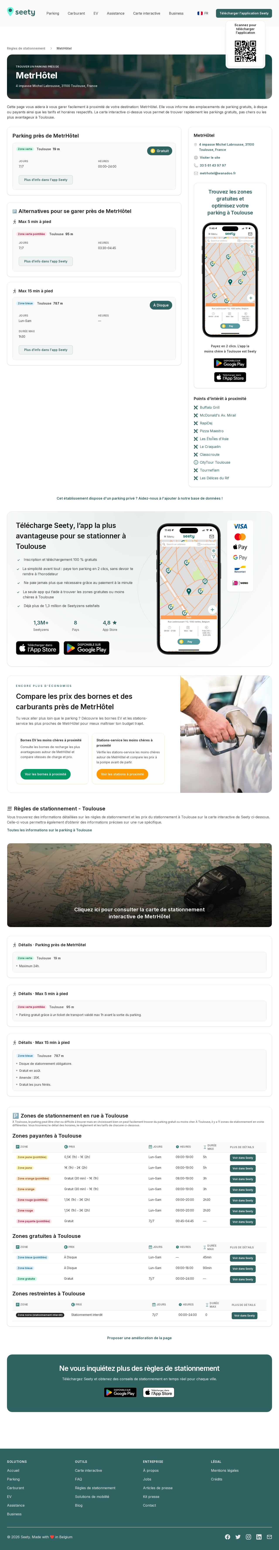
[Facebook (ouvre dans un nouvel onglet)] (227, 1537)
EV (9, 1496)
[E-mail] (269, 1537)
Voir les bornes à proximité (45, 774)
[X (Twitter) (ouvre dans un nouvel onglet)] (238, 1537)
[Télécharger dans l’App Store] (230, 377)
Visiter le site (210, 157)
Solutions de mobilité (92, 1496)
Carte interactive (88, 1470)
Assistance (16, 1505)
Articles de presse (158, 1488)
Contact (149, 1505)
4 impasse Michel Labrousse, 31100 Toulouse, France (56, 86)
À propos (151, 1470)
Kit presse (151, 1496)
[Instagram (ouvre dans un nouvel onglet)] (248, 1537)
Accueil (13, 1470)
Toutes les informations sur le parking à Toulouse (49, 830)
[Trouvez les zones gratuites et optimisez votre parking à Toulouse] (230, 280)
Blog (78, 1505)
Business (14, 1514)
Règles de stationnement (26, 48)
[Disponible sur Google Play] (230, 363)
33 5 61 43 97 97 (213, 165)
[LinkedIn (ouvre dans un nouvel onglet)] (259, 1537)
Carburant (15, 1488)
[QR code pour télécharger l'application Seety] (245, 51)
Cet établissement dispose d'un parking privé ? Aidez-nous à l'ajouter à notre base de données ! (140, 498)
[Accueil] (21, 13)
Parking (13, 1479)
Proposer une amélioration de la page (139, 1338)
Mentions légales (225, 1470)
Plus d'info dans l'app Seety (45, 180)
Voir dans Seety (243, 1157)
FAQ (78, 1479)
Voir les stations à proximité (122, 774)
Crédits (216, 1479)
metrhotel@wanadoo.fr (218, 173)
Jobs (147, 1479)
